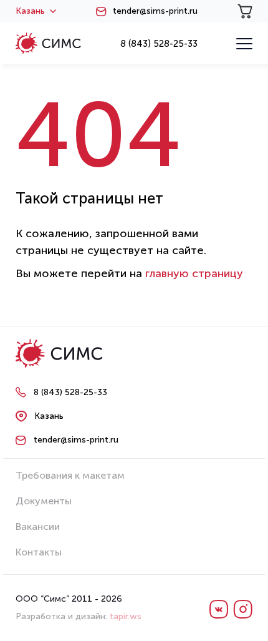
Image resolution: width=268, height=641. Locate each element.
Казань (30, 11)
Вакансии (38, 526)
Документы (44, 501)
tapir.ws (125, 616)
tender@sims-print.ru (155, 11)
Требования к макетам (70, 475)
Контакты (39, 552)
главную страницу (194, 273)
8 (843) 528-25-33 (159, 43)
